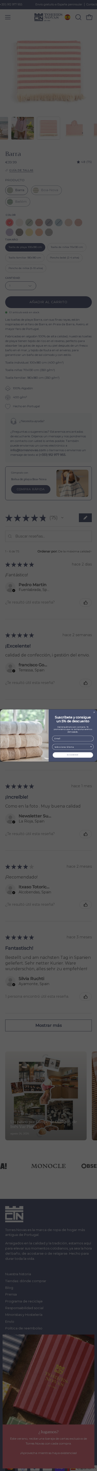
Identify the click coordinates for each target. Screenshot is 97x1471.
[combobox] (71, 747)
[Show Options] (90, 747)
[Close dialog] (94, 712)
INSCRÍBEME (73, 755)
